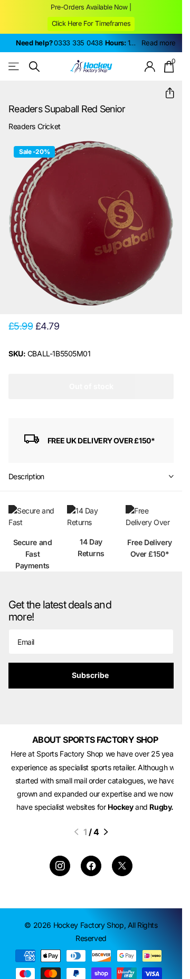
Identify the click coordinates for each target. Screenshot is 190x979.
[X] (122, 879)
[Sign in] (150, 66)
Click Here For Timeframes (91, 23)
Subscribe (91, 675)
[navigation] (76, 846)
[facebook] (91, 879)
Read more (158, 42)
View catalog (14, 66)
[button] (165, 93)
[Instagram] (60, 879)
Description (26, 476)
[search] (34, 67)
